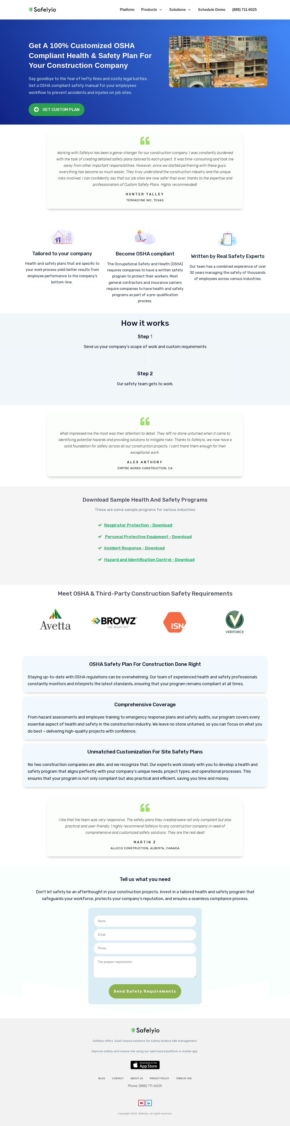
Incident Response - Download (134, 548)
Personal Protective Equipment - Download (148, 536)
